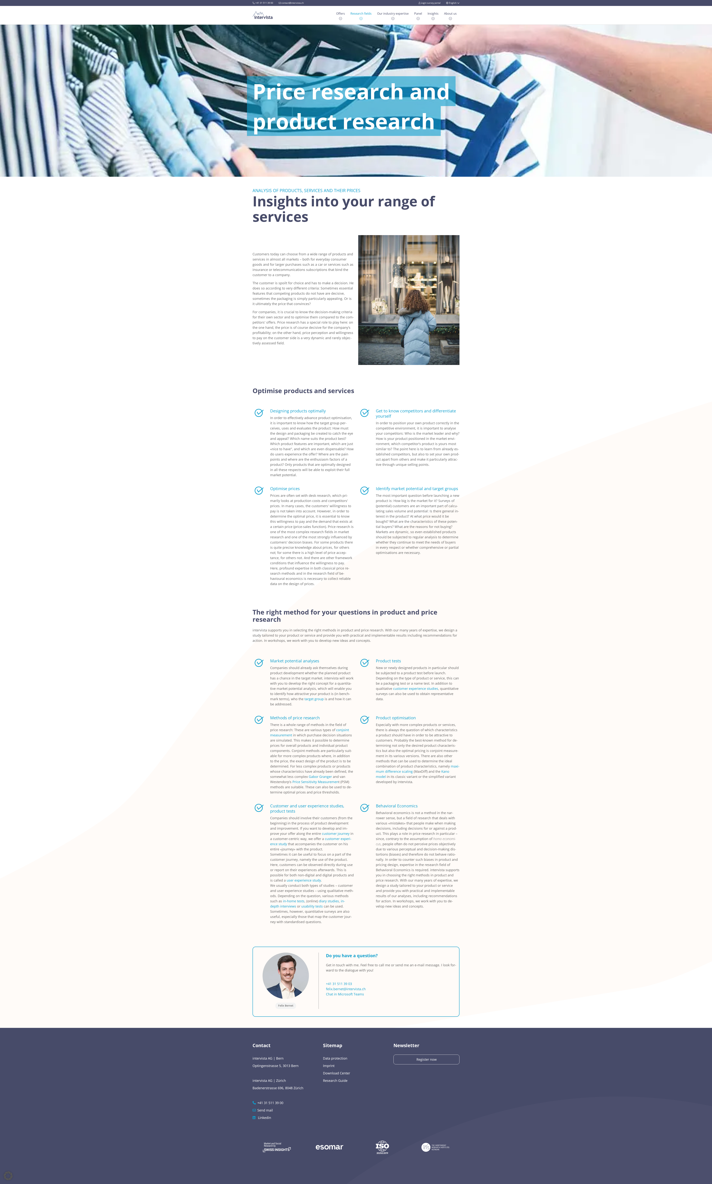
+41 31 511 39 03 (339, 984)
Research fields (361, 13)
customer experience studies (415, 688)
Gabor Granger (320, 776)
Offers (340, 13)
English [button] (452, 2)
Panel (418, 13)
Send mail (265, 1110)
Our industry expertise (393, 13)
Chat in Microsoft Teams (345, 994)
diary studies (329, 901)
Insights (433, 13)
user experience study (304, 880)
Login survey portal (430, 2)
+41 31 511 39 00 (264, 2)
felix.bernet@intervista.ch (346, 989)
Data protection (335, 1058)
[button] (8, 1176)
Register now (426, 1059)
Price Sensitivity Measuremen (315, 782)
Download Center (336, 1073)
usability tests (312, 906)
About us (450, 13)
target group (314, 699)
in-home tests (293, 901)
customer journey (336, 833)
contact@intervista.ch (292, 2)
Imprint (328, 1065)
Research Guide (335, 1080)
